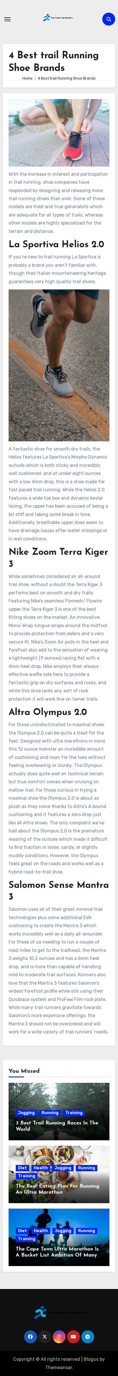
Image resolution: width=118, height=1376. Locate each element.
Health (41, 1168)
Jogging (26, 1112)
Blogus (91, 1359)
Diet (22, 1168)
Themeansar (58, 1367)
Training (73, 1112)
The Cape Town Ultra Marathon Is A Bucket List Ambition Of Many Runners (57, 1255)
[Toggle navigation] (7, 19)
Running (50, 1112)
